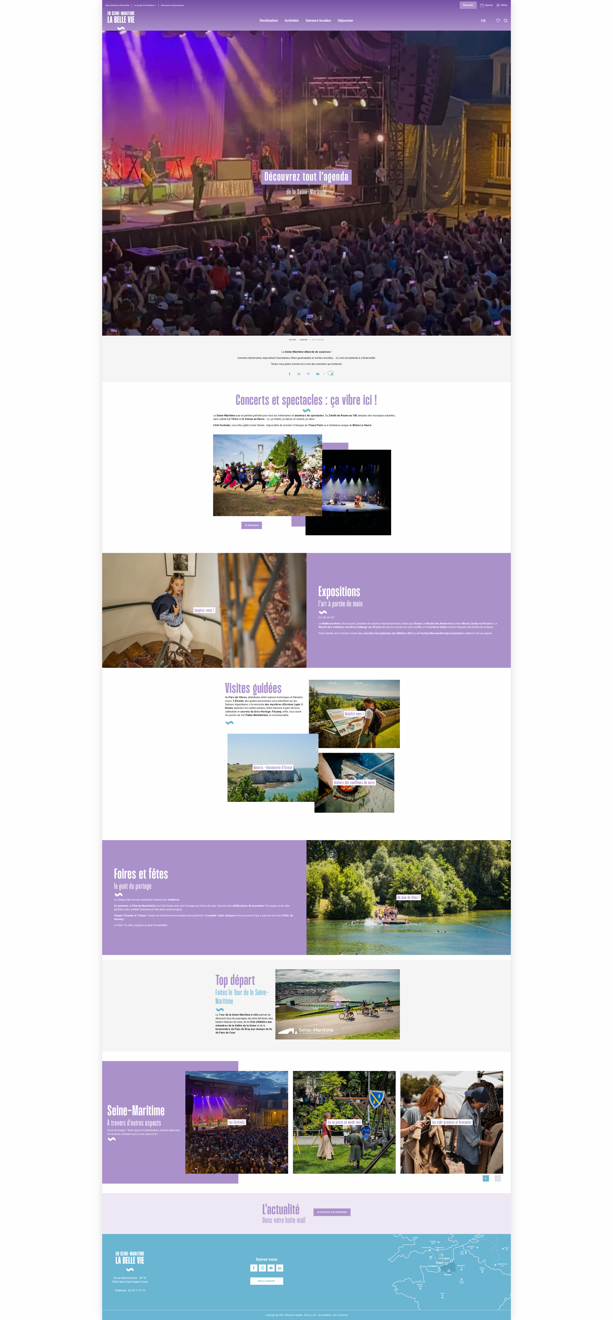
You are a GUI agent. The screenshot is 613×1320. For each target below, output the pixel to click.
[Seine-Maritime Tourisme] (119, 20)
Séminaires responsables (172, 5)
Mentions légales (294, 1315)
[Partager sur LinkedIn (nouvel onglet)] (298, 375)
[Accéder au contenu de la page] (306, 322)
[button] (505, 20)
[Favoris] (498, 20)
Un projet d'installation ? (145, 5)
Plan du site (310, 1315)
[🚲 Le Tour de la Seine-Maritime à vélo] (337, 1004)
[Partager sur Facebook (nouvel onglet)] (289, 375)
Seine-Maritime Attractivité (117, 5)
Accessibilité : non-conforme (333, 1315)
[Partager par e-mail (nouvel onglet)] (317, 375)
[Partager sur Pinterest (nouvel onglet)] (308, 375)
